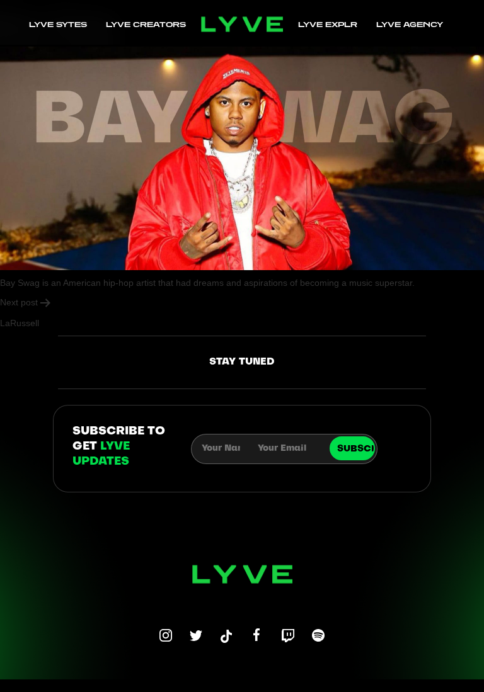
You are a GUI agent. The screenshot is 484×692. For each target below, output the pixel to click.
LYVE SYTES (58, 24)
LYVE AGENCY (409, 24)
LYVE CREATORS (146, 24)
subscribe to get (118, 446)
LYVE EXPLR (327, 24)
